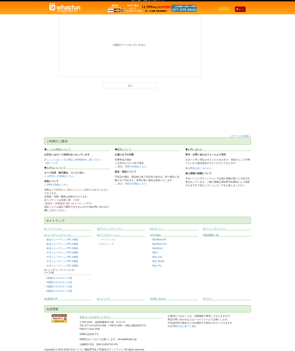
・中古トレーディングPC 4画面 (61, 256)
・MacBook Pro (158, 243)
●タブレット (156, 228)
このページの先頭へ (240, 136)
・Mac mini (156, 256)
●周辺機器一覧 (211, 235)
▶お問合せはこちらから (198, 168)
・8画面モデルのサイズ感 (58, 290)
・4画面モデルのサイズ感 (58, 282)
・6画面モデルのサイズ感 (58, 286)
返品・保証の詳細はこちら (132, 183)
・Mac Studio (157, 261)
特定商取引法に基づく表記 (182, 326)
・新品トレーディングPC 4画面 (61, 239)
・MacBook (156, 248)
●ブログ (207, 298)
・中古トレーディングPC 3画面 (61, 252)
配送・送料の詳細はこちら (132, 166)
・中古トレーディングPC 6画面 (61, 261)
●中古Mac (155, 235)
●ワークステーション (108, 235)
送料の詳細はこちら (57, 184)
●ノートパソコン (53, 228)
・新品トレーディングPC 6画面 (61, 243)
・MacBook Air (158, 239)
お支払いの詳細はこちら (60, 176)
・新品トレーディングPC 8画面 (61, 248)
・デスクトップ (105, 244)
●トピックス (103, 298)
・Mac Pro (155, 265)
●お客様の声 (51, 298)
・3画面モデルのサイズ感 (58, 278)
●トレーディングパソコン (58, 235)
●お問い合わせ (158, 298)
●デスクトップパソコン (109, 228)
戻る (130, 85)
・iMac (154, 252)
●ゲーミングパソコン (214, 228)
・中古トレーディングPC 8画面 (61, 265)
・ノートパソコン (106, 239)
